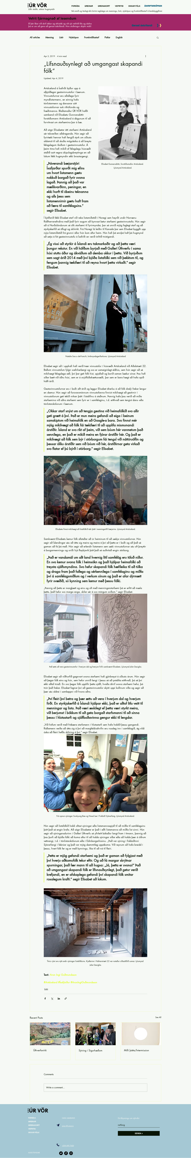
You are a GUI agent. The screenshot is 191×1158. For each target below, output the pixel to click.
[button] (157, 37)
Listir (61, 37)
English (119, 37)
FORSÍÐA (32, 1118)
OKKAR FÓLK (33, 1132)
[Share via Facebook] (45, 998)
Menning (49, 37)
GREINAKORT (34, 1125)
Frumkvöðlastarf (91, 37)
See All (158, 1017)
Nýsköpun (74, 37)
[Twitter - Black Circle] (61, 1153)
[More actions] (145, 56)
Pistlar (107, 37)
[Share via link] (65, 998)
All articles (35, 37)
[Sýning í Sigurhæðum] (95, 1034)
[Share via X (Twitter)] (52, 998)
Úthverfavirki (40, 1050)
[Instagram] (71, 1153)
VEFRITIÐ (32, 1129)
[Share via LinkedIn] (58, 998)
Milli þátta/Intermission (136, 1050)
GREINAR (32, 1121)
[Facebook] (66, 1153)
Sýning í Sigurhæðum (90, 1050)
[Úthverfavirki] (50, 1034)
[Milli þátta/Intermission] (141, 1034)
